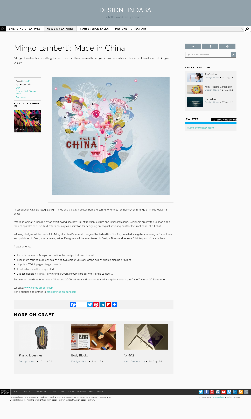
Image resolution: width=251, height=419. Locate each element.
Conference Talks (94, 28)
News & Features (60, 28)
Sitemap (81, 391)
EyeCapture (211, 74)
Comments (20, 97)
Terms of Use (96, 391)
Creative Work (22, 91)
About (15, 391)
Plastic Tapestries (30, 355)
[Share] (114, 304)
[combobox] (222, 28)
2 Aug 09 (26, 80)
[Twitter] (90, 304)
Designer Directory (131, 28)
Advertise (41, 391)
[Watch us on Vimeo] (229, 392)
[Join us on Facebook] (210, 46)
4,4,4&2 (129, 355)
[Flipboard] (108, 304)
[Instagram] (218, 392)
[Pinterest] (96, 304)
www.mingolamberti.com (38, 287)
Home (3, 28)
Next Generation (134, 361)
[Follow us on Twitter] (193, 46)
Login (71, 391)
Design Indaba (218, 397)
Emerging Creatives (24, 28)
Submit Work (57, 391)
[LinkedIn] (102, 304)
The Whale (211, 99)
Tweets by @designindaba (200, 127)
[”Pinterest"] (227, 46)
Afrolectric (21, 129)
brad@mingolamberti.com (61, 292)
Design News (27, 361)
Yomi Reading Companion (218, 86)
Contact (27, 391)
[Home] (125, 11)
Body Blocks (79, 355)
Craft (18, 87)
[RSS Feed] (241, 392)
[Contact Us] (246, 392)
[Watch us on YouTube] (223, 392)
